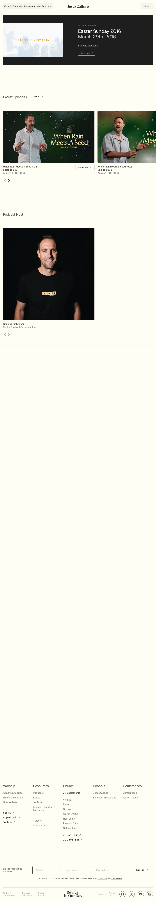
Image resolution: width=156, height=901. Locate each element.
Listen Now (85, 53)
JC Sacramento (71, 792)
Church (16, 6)
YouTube (8, 822)
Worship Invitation (13, 797)
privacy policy (116, 878)
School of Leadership (104, 797)
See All (37, 96)
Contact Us (39, 825)
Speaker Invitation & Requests (44, 808)
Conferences (26, 6)
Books (36, 797)
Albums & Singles (13, 792)
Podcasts (38, 792)
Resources (47, 6)
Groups (67, 809)
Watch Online (70, 814)
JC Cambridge (71, 839)
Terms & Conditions (27, 894)
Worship (8, 6)
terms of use (102, 878)
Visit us (67, 799)
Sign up (140, 870)
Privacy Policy (42, 894)
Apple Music (10, 817)
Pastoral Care (70, 823)
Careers (37, 820)
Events (67, 804)
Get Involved (70, 828)
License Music (11, 802)
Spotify (7, 812)
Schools (37, 6)
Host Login (69, 818)
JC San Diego (71, 835)
